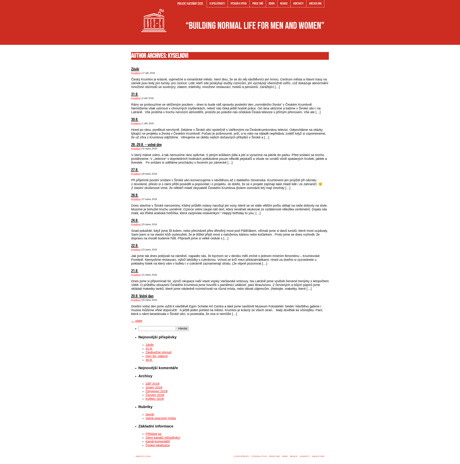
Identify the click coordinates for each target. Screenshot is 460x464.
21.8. (134, 271)
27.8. (134, 170)
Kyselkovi (136, 73)
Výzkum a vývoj (239, 3)
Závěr (135, 69)
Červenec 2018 (156, 391)
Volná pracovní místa (161, 418)
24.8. (134, 221)
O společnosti (217, 3)
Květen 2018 (155, 399)
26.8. (134, 195)
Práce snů (257, 3)
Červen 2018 (155, 395)
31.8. (134, 95)
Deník (272, 3)
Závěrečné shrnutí (159, 352)
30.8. (134, 120)
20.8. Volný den (142, 296)
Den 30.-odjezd (156, 356)
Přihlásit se (153, 434)
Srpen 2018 (154, 387)
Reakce (284, 3)
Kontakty (298, 3)
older (136, 321)
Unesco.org (315, 3)
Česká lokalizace (158, 445)
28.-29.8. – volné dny (146, 145)
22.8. (134, 246)
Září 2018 (152, 384)
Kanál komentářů (158, 441)
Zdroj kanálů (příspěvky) (163, 438)
